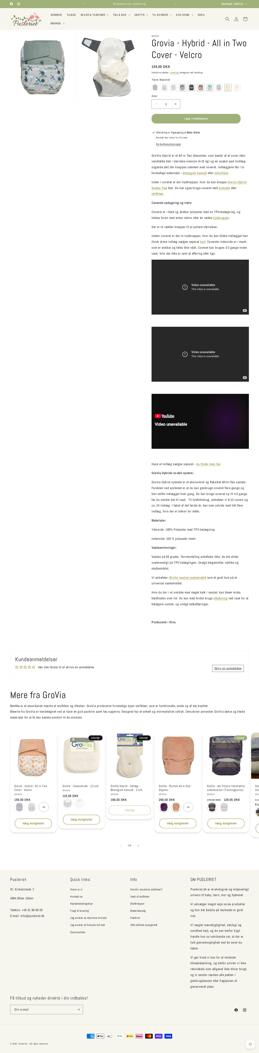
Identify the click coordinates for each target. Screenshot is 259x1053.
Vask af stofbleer (140, 896)
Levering (174, 72)
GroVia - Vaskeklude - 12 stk (81, 786)
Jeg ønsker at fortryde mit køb (87, 925)
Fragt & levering (79, 911)
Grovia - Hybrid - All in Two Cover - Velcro (30, 788)
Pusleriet (23, 1043)
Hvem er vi (76, 889)
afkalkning (220, 598)
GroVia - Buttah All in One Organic (175, 788)
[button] (94, 15)
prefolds (224, 188)
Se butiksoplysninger (168, 144)
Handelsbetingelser (81, 903)
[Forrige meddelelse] (83, 4)
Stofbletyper (137, 903)
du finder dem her (208, 464)
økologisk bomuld (195, 173)
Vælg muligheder (33, 823)
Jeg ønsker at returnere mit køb (88, 918)
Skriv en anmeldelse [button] (228, 668)
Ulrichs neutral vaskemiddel (187, 577)
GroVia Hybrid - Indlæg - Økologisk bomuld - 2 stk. (127, 788)
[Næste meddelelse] (175, 4)
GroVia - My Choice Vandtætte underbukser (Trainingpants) (226, 788)
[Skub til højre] (138, 845)
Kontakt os (76, 896)
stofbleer (157, 193)
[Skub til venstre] (120, 845)
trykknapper (221, 217)
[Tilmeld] (78, 1009)
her (202, 241)
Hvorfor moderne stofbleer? (146, 889)
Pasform (135, 918)
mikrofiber (221, 173)
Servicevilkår (77, 932)
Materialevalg (138, 911)
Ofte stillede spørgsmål (143, 925)
